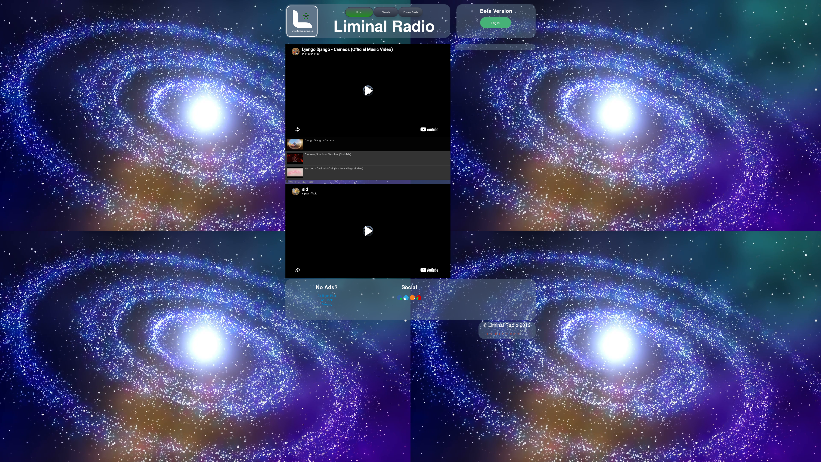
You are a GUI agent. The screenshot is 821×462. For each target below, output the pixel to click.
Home (359, 12)
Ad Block (327, 300)
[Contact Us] (418, 297)
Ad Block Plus (326, 295)
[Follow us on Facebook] (399, 297)
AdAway (326, 304)
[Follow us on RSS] (412, 297)
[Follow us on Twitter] (406, 297)
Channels (386, 12)
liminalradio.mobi (501, 333)
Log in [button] (495, 23)
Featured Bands (410, 12)
